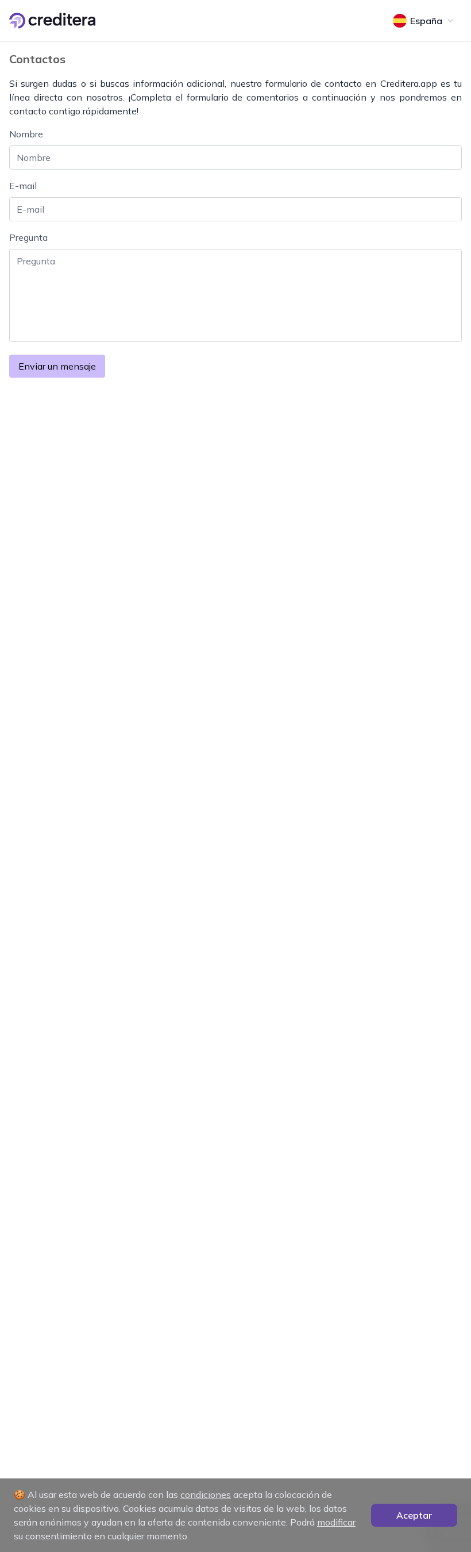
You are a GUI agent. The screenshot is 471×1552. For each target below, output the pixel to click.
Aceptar (414, 1515)
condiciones (205, 1494)
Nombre (26, 134)
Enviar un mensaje (57, 366)
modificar (336, 1522)
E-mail (23, 185)
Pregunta (28, 237)
